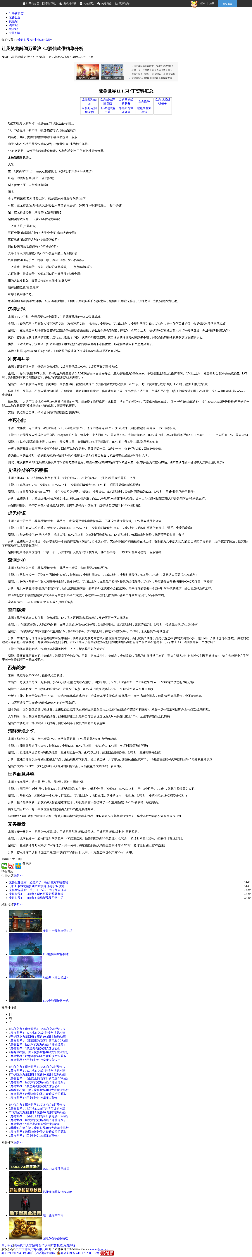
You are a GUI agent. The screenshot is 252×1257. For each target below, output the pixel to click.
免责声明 (69, 1245)
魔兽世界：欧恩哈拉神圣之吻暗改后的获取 (38, 1056)
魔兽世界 (15, 17)
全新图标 (144, 101)
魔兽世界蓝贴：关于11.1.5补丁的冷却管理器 (37, 890)
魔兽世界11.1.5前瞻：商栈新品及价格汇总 (36, 897)
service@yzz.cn (99, 1249)
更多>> (18, 875)
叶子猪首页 (16, 13)
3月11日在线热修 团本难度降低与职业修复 (36, 886)
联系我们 (20, 1245)
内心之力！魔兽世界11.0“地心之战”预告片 (37, 1028)
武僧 (48, 39)
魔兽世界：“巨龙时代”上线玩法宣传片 (35, 1059)
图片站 (13, 25)
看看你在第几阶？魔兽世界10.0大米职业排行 (39, 1052)
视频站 (13, 21)
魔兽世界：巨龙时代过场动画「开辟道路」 (38, 1044)
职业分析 (37, 39)
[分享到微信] (4, 866)
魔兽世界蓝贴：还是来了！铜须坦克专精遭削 (38, 882)
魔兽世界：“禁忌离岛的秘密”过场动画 (35, 1048)
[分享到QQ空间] (18, 866)
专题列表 (15, 33)
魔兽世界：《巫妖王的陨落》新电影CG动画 (39, 1040)
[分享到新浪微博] (11, 866)
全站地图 (227, 3)
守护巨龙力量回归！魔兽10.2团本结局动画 (38, 1036)
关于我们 (7, 1245)
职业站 (13, 29)
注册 (212, 3)
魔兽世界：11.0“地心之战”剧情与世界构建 (37, 1032)
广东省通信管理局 (43, 1253)
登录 (203, 3)
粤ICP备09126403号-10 (16, 1253)
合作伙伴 (44, 1245)
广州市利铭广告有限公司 (31, 1249)
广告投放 (57, 1245)
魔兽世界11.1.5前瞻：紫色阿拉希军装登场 (36, 893)
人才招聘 (32, 1245)
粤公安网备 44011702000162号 (80, 1253)
